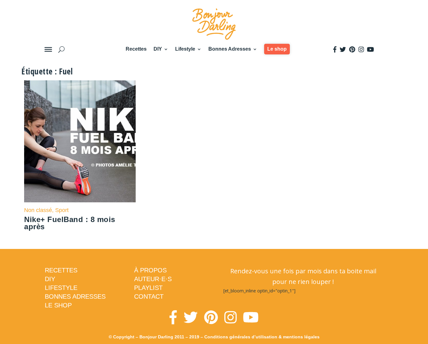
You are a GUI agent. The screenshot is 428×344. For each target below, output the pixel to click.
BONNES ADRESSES (75, 296)
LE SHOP (58, 305)
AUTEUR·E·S (153, 279)
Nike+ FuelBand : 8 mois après (69, 223)
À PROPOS (150, 270)
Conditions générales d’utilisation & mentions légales (262, 336)
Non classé (38, 210)
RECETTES (61, 270)
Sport (62, 210)
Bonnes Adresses (229, 49)
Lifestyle (185, 49)
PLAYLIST (148, 287)
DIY (158, 49)
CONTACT (149, 296)
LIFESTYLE (61, 287)
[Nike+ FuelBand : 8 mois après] (80, 141)
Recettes (136, 49)
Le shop (277, 49)
